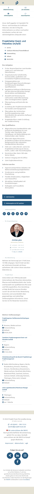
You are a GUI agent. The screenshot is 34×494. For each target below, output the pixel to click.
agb (26, 443)
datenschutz (19, 443)
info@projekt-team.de (18, 427)
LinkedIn (20, 251)
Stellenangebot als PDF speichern (15, 203)
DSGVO (8, 479)
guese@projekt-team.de (18, 249)
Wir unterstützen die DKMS (18, 430)
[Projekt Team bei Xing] (9, 456)
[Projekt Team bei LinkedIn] (17, 456)
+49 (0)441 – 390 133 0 (17, 424)
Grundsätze (26, 479)
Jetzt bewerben (10, 197)
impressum (9, 443)
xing (14, 251)
